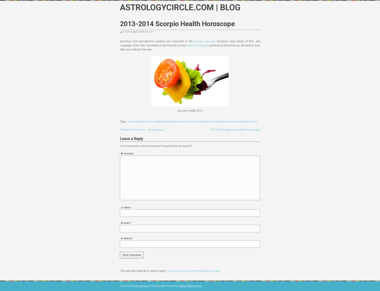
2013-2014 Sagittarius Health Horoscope (235, 129)
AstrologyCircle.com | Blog (180, 7)
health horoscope (198, 45)
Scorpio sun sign (204, 41)
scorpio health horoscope (209, 121)
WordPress (142, 285)
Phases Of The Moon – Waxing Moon (142, 129)
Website (128, 238)
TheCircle (127, 32)
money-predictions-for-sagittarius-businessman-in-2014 (160, 121)
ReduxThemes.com (190, 285)
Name (128, 207)
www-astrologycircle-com (241, 121)
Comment (129, 153)
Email (127, 223)
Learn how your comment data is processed (193, 270)
